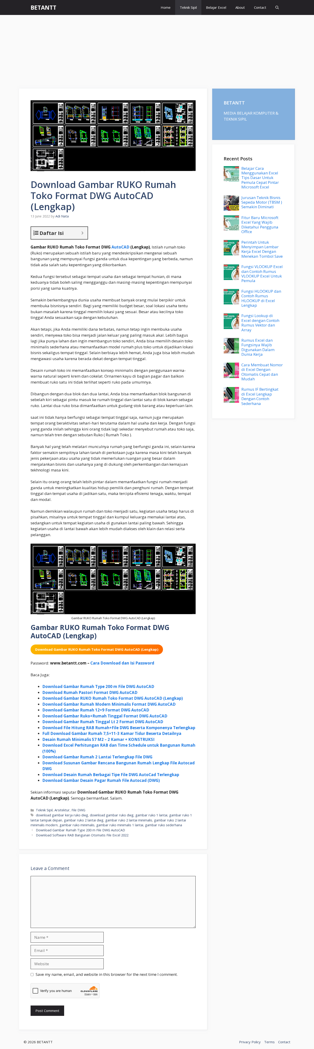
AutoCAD (120, 247)
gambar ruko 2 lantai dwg (83, 820)
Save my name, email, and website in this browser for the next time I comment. (107, 974)
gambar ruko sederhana (163, 825)
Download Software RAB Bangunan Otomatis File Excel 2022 (82, 835)
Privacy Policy (250, 1042)
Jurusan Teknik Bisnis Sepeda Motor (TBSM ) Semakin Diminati (261, 202)
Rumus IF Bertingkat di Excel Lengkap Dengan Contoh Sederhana (259, 396)
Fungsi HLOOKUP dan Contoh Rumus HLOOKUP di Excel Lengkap (261, 298)
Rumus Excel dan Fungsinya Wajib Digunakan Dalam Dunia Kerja (257, 347)
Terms (269, 1042)
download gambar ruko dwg (112, 815)
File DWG (78, 810)
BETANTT (43, 7)
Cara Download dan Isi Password (122, 663)
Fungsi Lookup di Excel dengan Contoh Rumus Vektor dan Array (260, 322)
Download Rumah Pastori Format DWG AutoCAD (89, 692)
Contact (260, 7)
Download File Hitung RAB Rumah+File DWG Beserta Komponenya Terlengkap (118, 727)
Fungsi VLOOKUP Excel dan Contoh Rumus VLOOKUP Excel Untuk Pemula (262, 273)
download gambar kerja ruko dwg (62, 815)
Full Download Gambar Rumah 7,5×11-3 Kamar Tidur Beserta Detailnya (111, 733)
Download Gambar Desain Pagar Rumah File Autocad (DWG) (101, 780)
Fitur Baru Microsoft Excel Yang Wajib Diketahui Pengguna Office (259, 224)
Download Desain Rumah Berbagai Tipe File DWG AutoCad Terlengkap (110, 774)
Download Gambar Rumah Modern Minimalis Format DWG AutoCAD (109, 704)
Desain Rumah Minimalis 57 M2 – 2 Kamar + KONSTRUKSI (98, 739)
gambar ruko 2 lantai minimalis (128, 820)
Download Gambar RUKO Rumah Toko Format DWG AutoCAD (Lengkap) (112, 698)
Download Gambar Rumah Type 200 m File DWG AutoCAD (98, 686)
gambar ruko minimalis (77, 825)
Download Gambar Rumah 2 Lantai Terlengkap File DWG (97, 757)
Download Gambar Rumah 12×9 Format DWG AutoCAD (95, 710)
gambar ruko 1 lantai (151, 815)
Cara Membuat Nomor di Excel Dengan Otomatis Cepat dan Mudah (262, 371)
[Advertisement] (157, 49)
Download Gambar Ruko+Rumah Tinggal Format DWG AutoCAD (104, 716)
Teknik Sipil (188, 7)
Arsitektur (62, 810)
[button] (277, 7)
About (240, 7)
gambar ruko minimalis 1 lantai (119, 825)
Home (166, 7)
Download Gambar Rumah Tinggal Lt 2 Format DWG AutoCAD (102, 721)
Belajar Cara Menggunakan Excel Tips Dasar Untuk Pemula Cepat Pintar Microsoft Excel (260, 178)
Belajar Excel (216, 7)
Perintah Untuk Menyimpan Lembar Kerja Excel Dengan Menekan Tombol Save (262, 249)
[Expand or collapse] (82, 233)
